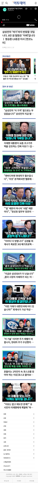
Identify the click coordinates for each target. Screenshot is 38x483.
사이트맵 (31, 481)
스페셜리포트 (7, 462)
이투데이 (18, 476)
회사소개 (6, 481)
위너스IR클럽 (7, 470)
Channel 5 (7, 466)
